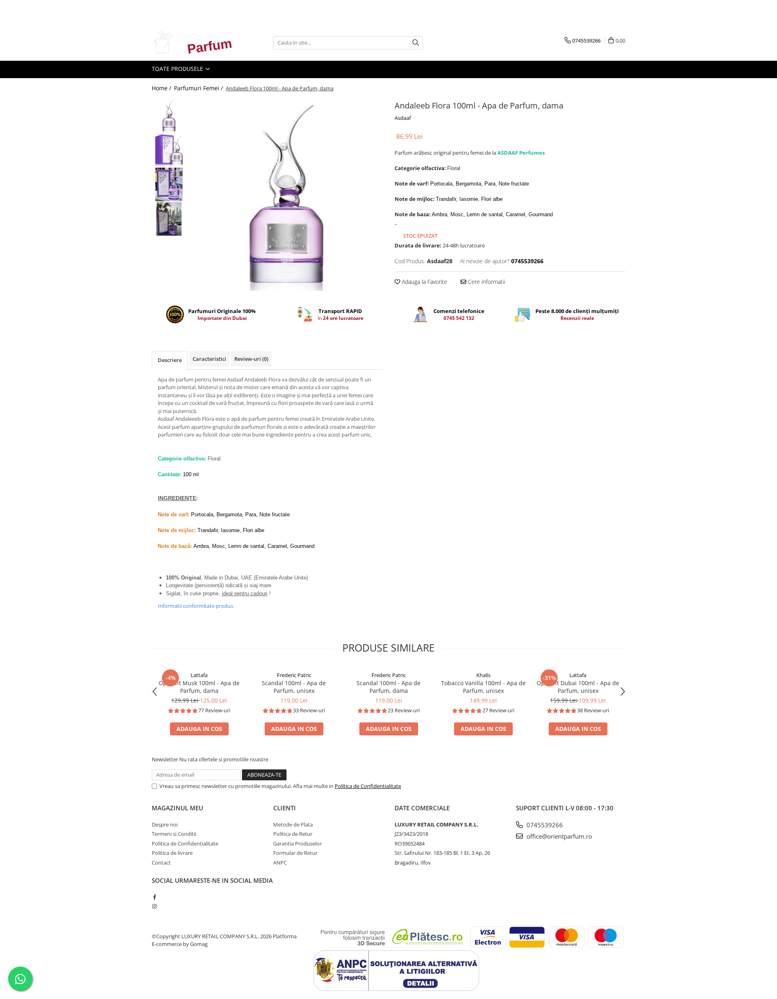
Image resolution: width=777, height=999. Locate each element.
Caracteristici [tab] (209, 358)
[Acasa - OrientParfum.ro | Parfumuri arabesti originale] (192, 42)
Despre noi (165, 824)
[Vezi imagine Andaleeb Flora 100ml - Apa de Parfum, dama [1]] (169, 150)
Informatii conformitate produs (195, 605)
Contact (161, 862)
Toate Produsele (178, 68)
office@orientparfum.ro (558, 836)
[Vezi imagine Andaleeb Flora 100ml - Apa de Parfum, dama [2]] (169, 184)
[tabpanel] (286, 194)
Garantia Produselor (297, 843)
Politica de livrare (172, 852)
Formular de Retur (295, 852)
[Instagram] (154, 906)
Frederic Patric (294, 675)
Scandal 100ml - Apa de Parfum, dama (388, 686)
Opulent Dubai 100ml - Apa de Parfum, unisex (578, 686)
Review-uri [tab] (251, 358)
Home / (162, 88)
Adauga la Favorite (423, 281)
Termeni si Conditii (174, 833)
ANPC (280, 862)
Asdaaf (403, 117)
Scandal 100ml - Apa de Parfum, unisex (294, 686)
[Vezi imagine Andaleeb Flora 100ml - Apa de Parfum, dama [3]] (169, 219)
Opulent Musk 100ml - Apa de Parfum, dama (199, 686)
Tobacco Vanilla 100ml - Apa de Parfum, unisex (483, 686)
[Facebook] (154, 897)
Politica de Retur (292, 833)
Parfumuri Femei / (199, 88)
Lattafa (199, 675)
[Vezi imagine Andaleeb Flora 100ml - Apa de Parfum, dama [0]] (169, 115)
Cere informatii (485, 281)
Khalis (483, 675)
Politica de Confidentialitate (368, 786)
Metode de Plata (293, 824)
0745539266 (544, 825)
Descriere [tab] (170, 360)
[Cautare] (415, 42)
